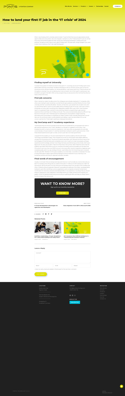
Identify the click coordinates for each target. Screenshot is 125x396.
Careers (91, 6)
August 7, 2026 (67, 239)
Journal (106, 6)
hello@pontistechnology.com (77, 288)
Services (75, 6)
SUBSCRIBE (62, 193)
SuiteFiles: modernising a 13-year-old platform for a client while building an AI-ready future (48, 236)
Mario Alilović (74, 239)
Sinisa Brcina (45, 239)
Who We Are (68, 6)
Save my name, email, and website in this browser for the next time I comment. (56, 269)
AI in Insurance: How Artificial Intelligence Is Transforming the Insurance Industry (76, 236)
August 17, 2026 (38, 239)
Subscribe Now (75, 302)
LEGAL (104, 391)
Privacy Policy (107, 392)
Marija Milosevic (16, 23)
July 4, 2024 (7, 23)
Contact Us (103, 298)
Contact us (118, 6)
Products (83, 6)
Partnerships (99, 6)
